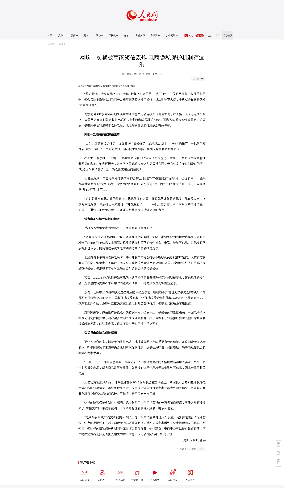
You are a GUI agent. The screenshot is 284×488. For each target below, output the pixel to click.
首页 (49, 35)
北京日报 (157, 74)
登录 (229, 35)
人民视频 (155, 480)
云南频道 (61, 44)
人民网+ (102, 480)
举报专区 (140, 35)
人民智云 (172, 480)
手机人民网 (120, 480)
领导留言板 (137, 480)
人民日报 (84, 480)
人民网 (51, 44)
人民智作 (190, 480)
